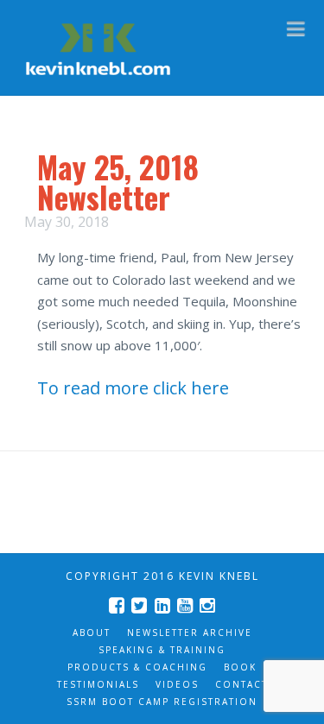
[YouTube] (185, 605)
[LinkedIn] (162, 605)
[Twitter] (139, 605)
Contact (241, 684)
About (92, 632)
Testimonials (98, 684)
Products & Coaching (137, 667)
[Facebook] (116, 605)
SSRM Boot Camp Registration (162, 702)
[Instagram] (207, 605)
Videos (177, 684)
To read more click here (133, 388)
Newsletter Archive (189, 632)
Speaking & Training (162, 650)
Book (240, 667)
